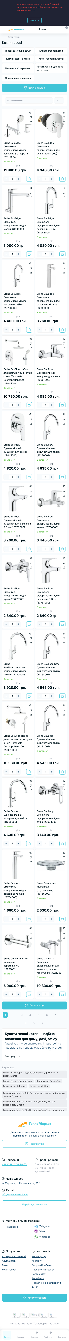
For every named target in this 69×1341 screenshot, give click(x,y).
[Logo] (16, 29)
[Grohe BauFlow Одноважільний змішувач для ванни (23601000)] (51, 351)
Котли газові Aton (39, 1086)
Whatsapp (45, 1236)
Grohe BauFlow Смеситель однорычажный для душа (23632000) (15, 593)
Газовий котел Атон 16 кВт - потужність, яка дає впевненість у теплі (29, 1103)
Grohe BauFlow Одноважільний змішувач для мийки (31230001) (48, 450)
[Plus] (18, 178)
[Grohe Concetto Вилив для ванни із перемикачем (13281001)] (18, 940)
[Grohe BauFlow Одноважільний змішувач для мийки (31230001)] (51, 426)
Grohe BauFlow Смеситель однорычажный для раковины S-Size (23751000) (48, 595)
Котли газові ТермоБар (49, 1081)
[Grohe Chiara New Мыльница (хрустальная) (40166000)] (51, 865)
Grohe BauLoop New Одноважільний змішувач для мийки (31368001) (48, 669)
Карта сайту (39, 1273)
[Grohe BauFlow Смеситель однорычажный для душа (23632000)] (18, 570)
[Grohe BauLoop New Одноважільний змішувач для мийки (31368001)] (51, 646)
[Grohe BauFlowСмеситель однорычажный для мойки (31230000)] (18, 646)
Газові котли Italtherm (14, 1086)
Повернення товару (43, 1269)
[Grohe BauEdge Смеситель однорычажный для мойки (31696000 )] (18, 200)
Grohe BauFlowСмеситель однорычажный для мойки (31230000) (15, 669)
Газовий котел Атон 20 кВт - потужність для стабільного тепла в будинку (34, 1095)
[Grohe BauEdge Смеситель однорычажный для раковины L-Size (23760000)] (18, 276)
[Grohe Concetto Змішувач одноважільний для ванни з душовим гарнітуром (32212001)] (51, 940)
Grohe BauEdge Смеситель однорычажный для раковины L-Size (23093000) (48, 225)
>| (43, 1023)
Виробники (38, 1278)
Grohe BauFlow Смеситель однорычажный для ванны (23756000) (48, 522)
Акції (34, 1287)
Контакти (37, 1260)
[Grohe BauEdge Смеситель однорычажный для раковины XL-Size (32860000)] (51, 276)
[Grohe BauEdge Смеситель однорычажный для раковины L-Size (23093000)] (51, 200)
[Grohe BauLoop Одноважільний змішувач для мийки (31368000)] (18, 793)
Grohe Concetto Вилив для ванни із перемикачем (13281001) (16, 964)
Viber (42, 1231)
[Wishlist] (30, 117)
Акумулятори (9, 1260)
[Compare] (30, 121)
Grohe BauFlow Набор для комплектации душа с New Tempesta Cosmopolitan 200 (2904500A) (18, 376)
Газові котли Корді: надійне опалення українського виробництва (30, 1074)
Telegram (44, 1226)
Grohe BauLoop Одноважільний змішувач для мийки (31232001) (48, 741)
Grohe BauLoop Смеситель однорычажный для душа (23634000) (48, 816)
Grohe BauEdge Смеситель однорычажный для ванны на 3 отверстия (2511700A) (16, 149)
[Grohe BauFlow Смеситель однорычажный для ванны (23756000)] (51, 498)
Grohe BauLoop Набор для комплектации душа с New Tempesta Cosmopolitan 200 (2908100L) (18, 742)
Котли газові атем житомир (17, 1081)
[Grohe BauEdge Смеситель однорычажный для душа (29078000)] (51, 125)
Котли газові (9, 1269)
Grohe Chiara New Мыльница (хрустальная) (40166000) (47, 888)
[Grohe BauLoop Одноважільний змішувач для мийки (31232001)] (51, 718)
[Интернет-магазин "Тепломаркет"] (34, 1124)
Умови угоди (39, 1256)
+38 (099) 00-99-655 (14, 1164)
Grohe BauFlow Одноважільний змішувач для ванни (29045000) (15, 450)
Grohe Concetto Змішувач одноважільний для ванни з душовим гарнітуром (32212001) (50, 965)
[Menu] (3, 29)
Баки (5, 1265)
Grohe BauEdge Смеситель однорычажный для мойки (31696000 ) (15, 223)
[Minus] (6, 178)
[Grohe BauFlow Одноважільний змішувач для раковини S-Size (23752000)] (18, 498)
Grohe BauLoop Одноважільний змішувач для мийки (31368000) (15, 816)
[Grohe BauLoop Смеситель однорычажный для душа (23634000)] (51, 793)
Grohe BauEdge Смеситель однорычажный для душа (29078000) (48, 148)
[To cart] (29, 179)
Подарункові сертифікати (46, 1282)
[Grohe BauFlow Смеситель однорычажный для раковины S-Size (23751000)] (51, 570)
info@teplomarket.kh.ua (15, 1194)
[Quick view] (30, 112)
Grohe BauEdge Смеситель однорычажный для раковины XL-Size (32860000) (48, 300)
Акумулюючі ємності (14, 1256)
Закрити (34, 20)
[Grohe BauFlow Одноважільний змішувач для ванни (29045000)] (18, 426)
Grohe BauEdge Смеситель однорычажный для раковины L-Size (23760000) (15, 300)
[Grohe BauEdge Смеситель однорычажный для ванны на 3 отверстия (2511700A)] (18, 125)
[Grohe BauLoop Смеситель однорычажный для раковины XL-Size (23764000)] (18, 865)
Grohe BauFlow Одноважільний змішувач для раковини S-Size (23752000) (17, 522)
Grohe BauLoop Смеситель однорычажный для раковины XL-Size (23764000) (15, 890)
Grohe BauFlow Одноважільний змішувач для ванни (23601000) (48, 374)
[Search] (59, 29)
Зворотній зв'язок (42, 1265)
